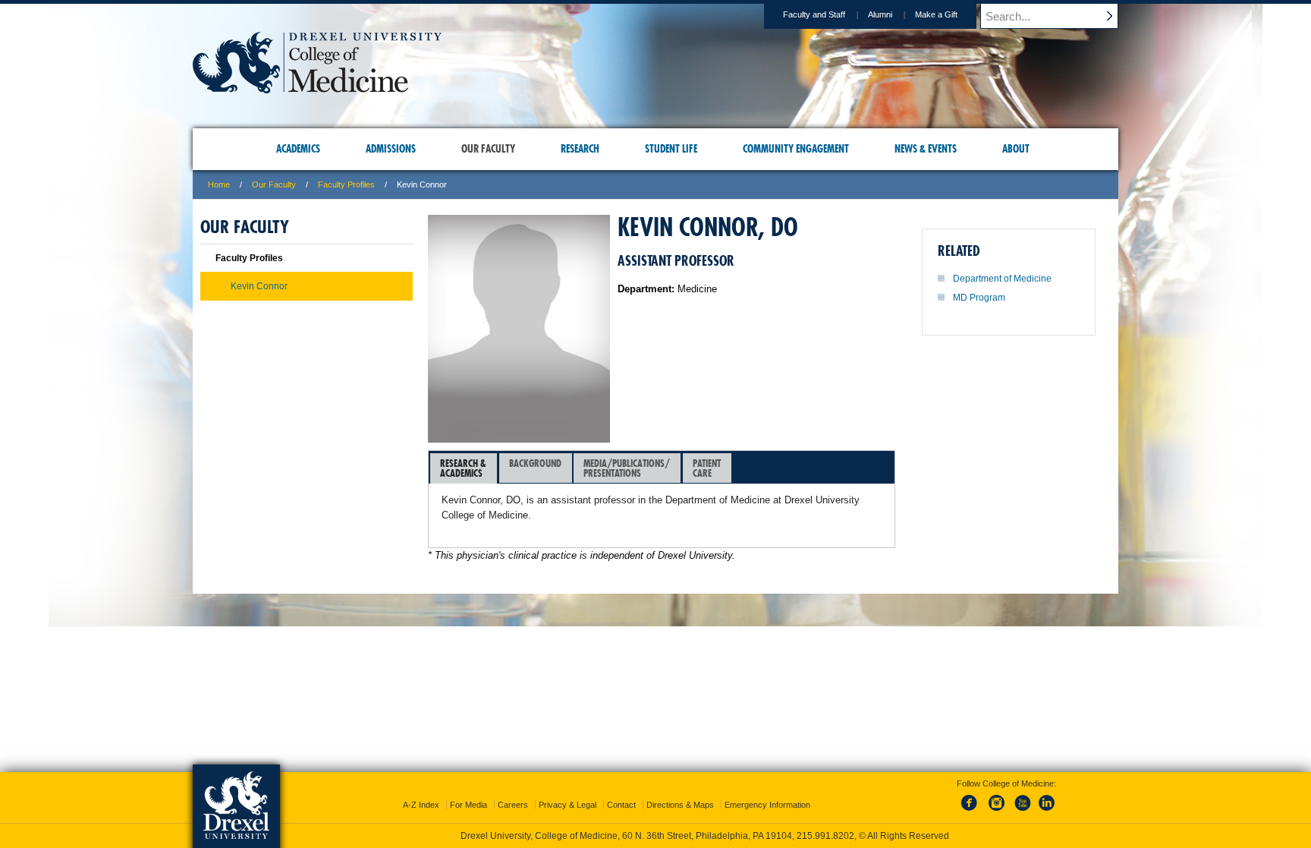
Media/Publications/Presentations (626, 468)
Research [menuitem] (580, 149)
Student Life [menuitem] (671, 149)
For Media (468, 804)
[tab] (463, 468)
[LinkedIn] (1047, 811)
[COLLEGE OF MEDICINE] (317, 88)
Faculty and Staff (814, 14)
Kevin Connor (259, 286)
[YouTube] (1022, 811)
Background (535, 463)
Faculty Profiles (346, 184)
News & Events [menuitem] (925, 149)
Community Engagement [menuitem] (796, 149)
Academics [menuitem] (298, 149)
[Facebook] (971, 811)
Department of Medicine (1002, 278)
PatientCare (707, 468)
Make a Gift (936, 14)
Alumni (880, 14)
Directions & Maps (680, 804)
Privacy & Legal (567, 804)
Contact (621, 804)
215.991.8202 (825, 836)
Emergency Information (767, 804)
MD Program (979, 297)
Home (219, 184)
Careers (513, 804)
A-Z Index (421, 804)
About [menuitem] (1016, 149)
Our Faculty (274, 184)
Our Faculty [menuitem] (488, 149)
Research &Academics (463, 468)
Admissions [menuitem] (391, 149)
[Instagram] (997, 811)
